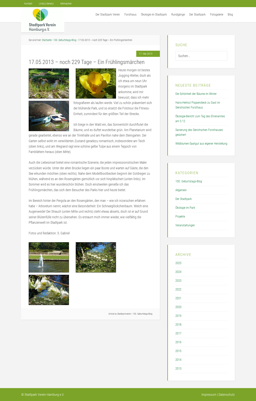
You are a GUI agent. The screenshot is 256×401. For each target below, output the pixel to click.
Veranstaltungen (185, 225)
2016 (178, 342)
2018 (178, 324)
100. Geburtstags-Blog (142, 314)
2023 (178, 280)
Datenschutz (227, 395)
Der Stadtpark (183, 199)
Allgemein (181, 190)
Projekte (180, 216)
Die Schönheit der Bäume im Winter (196, 94)
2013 (178, 368)
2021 (178, 298)
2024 (178, 272)
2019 (178, 316)
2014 (178, 360)
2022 (178, 289)
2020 (178, 307)
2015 (178, 351)
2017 (178, 333)
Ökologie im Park (185, 207)
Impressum (208, 395)
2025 (178, 263)
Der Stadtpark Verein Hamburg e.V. (42, 19)
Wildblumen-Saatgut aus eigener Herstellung (201, 143)
